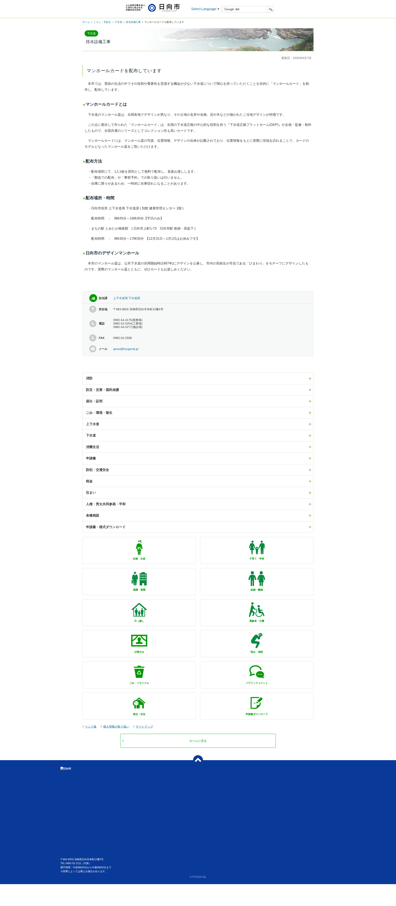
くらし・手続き (102, 22)
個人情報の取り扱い (116, 726)
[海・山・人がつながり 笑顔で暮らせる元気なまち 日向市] (153, 8)
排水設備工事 (133, 22)
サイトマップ (144, 726)
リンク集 (91, 726)
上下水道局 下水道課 (126, 298)
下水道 (118, 22)
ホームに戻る (198, 740)
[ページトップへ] (198, 760)
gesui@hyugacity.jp (125, 348)
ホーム (86, 22)
